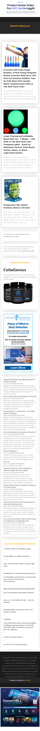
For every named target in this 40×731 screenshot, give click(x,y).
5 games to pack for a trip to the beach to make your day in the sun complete (18, 469)
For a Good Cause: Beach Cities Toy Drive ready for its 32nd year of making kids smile (20, 520)
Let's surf (7, 462)
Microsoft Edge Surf (10, 451)
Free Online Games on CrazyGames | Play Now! (19, 432)
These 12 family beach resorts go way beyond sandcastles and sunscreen (19, 503)
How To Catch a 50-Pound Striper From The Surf (20, 396)
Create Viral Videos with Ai (13, 637)
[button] (20, 33)
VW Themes (26, 680)
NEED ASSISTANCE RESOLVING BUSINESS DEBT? (19, 589)
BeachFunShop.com (20, 26)
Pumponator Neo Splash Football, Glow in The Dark (16, 206)
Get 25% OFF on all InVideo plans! (15, 644)
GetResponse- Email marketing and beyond (19, 573)
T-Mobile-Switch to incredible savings (17, 549)
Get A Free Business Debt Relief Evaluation (18, 593)
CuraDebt (7, 619)
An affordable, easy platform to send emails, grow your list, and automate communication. (19, 579)
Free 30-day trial (28, 251)
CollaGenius (14, 270)
